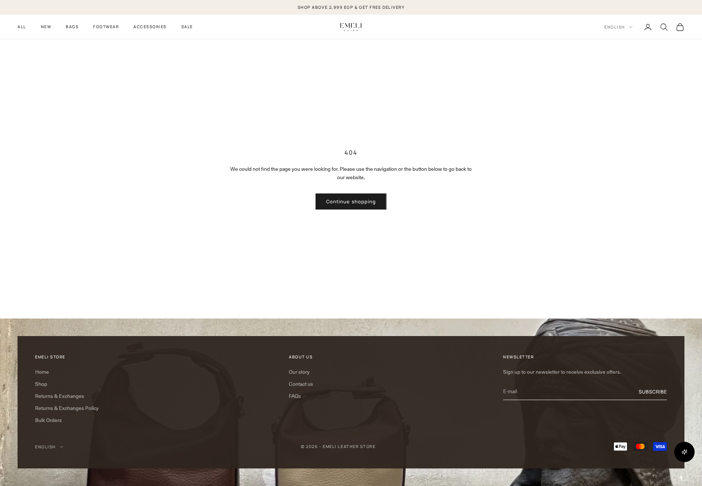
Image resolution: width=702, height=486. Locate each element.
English (614, 27)
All (22, 26)
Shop (41, 384)
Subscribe (653, 391)
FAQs (295, 396)
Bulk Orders (48, 420)
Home (42, 372)
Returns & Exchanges (59, 396)
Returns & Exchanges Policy (67, 408)
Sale (187, 26)
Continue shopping (351, 201)
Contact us (301, 384)
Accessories (150, 26)
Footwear (106, 26)
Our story (299, 372)
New (46, 26)
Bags (72, 26)
